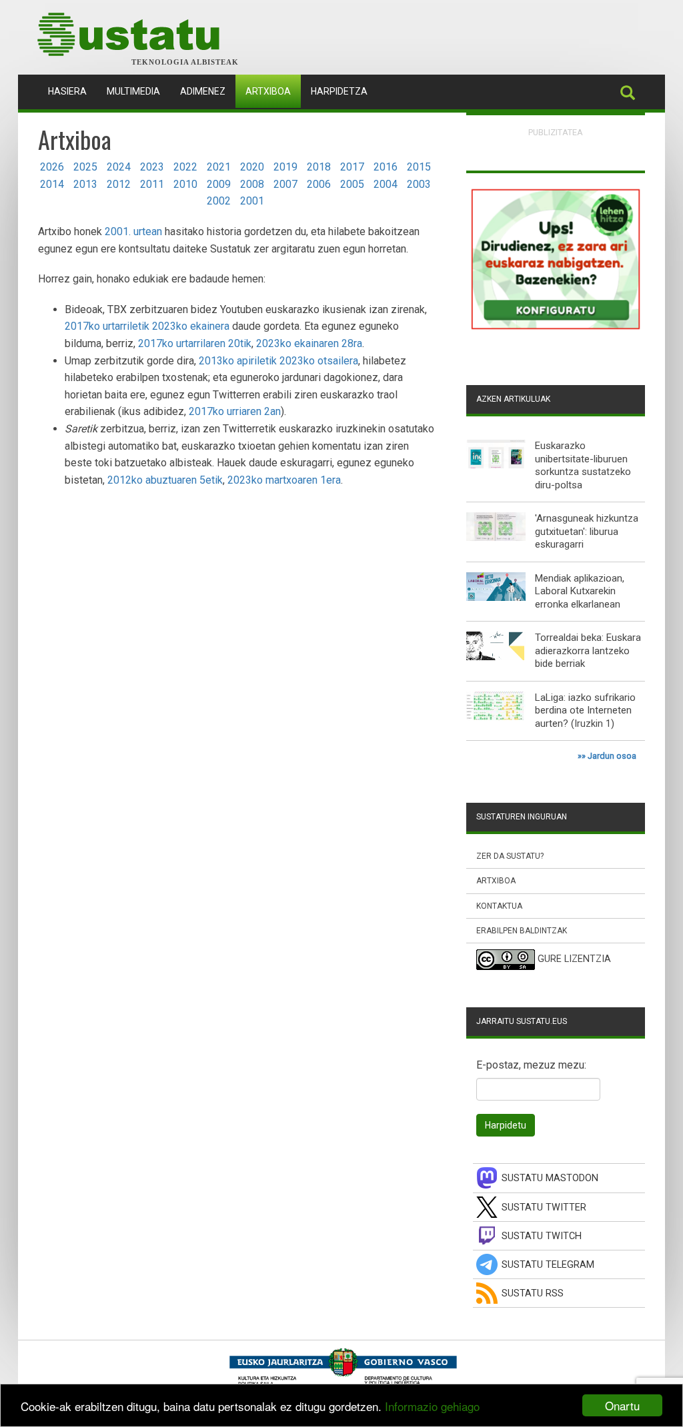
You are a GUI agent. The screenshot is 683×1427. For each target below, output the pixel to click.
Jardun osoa (612, 756)
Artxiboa (268, 91)
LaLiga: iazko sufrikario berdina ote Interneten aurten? (585, 710)
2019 (285, 167)
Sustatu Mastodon (550, 1178)
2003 (419, 184)
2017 (352, 167)
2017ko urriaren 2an (235, 411)
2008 (252, 184)
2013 (85, 184)
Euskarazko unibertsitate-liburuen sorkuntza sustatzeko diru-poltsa (583, 465)
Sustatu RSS (533, 1293)
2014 (52, 184)
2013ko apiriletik (238, 360)
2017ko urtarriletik (107, 326)
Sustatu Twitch (542, 1236)
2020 (252, 167)
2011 (152, 184)
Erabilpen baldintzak (521, 930)
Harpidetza (339, 91)
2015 (419, 167)
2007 (285, 184)
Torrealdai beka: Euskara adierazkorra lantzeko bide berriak (588, 651)
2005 (352, 184)
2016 (386, 167)
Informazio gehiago (432, 1406)
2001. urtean (133, 231)
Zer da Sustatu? (510, 856)
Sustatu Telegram (548, 1264)
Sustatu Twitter (544, 1207)
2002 (219, 201)
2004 (386, 184)
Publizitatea (555, 132)
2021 (219, 167)
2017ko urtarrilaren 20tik (194, 343)
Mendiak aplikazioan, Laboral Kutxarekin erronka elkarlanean (579, 591)
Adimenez (202, 91)
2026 (52, 167)
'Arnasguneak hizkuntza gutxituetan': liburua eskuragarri (586, 531)
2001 (252, 201)
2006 (319, 184)
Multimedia (133, 91)
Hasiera (72, 91)
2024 (119, 167)
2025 (85, 167)
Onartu (622, 1405)
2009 (219, 184)
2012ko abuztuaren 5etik (165, 480)
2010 (185, 184)
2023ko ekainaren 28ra (309, 343)
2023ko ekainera (190, 326)
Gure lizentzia (574, 959)
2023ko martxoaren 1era (284, 480)
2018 (319, 167)
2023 (152, 167)
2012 (119, 184)
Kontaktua (499, 906)
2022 (185, 167)
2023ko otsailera (318, 360)
